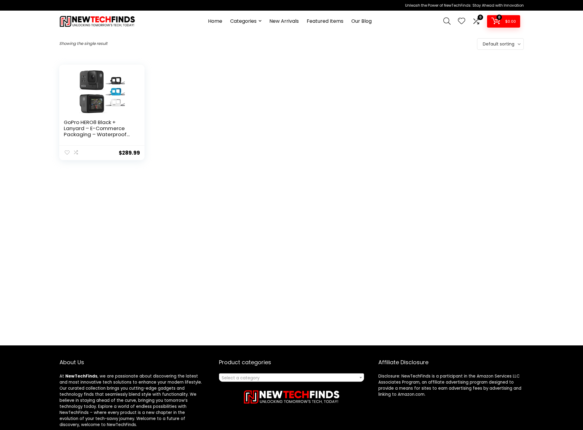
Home (215, 21)
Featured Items (325, 21)
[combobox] (291, 377)
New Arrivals (284, 21)
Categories (243, 21)
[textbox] (291, 378)
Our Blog (361, 21)
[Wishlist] (461, 21)
